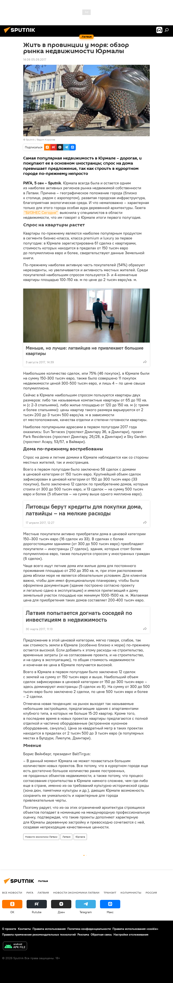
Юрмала (80, 836)
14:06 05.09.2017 (34, 59)
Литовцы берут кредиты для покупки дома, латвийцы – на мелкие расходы (84, 510)
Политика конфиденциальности (89, 929)
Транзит (110, 892)
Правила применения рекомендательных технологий (39, 934)
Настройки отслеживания (131, 934)
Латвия (66, 836)
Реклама (83, 934)
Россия (151, 892)
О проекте (9, 929)
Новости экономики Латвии (41, 836)
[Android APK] (15, 946)
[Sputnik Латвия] (20, 33)
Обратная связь (101, 934)
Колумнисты (130, 892)
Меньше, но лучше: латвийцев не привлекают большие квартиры (84, 350)
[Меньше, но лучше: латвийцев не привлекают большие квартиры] (86, 316)
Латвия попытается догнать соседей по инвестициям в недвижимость (79, 616)
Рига (29, 892)
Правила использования (49, 929)
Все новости (12, 892)
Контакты (24, 929)
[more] (145, 362)
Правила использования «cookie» (135, 929)
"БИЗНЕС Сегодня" (41, 212)
